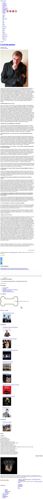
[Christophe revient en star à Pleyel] (7, 401)
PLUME (4, 495)
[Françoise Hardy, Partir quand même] (22, 269)
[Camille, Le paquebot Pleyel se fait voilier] (7, 355)
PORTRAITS (20, 485)
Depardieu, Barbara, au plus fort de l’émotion (11, 384)
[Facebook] (17, 258)
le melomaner (5, 35)
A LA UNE (5, 3)
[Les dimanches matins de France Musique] (7, 332)
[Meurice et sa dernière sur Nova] (7, 318)
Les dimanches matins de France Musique (10, 289)
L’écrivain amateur (7, 44)
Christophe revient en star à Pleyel (9, 396)
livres (4, 22)
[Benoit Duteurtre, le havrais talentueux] (7, 269)
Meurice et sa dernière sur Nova (8, 291)
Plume (4, 10)
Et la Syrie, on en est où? (7, 290)
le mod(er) (4, 37)
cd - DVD (4, 26)
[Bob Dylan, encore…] (7, 413)
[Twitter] (17, 260)
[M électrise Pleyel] (7, 378)
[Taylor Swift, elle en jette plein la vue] (20, 268)
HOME (4, 2)
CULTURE (5, 5)
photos (4, 32)
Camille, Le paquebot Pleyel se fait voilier (10, 350)
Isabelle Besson (2, 485)
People (4, 6)
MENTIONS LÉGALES (27, 479)
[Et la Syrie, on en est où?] (7, 427)
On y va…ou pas (6, 493)
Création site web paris (38, 481)
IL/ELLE (4, 4)
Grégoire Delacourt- (13, 252)
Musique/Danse (7, 491)
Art (18, 487)
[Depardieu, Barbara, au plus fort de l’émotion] (7, 390)
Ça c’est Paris (5, 494)
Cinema (6, 489)
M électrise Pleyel (6, 373)
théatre (4, 16)
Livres (19, 488)
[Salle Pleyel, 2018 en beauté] (7, 367)
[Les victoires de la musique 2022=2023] (7, 344)
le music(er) (5, 34)
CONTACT (20, 479)
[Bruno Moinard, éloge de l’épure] (6, 268)
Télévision (7, 492)
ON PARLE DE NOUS (36, 479)
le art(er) (4, 39)
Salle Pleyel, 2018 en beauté (8, 361)
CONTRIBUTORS (21, 480)
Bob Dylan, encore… (6, 407)
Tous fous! (4, 288)
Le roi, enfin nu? (6, 287)
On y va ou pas (5, 7)
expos (4, 24)
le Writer (4, 28)
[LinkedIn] (17, 264)
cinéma (4, 14)
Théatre (6, 490)
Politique (4, 11)
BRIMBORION (6, 9)
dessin (4, 30)
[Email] (17, 262)
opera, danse (5, 18)
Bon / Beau (5, 8)
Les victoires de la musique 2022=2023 (10, 338)
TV (3, 20)
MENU (19, 482)
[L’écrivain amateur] (4, 48)
